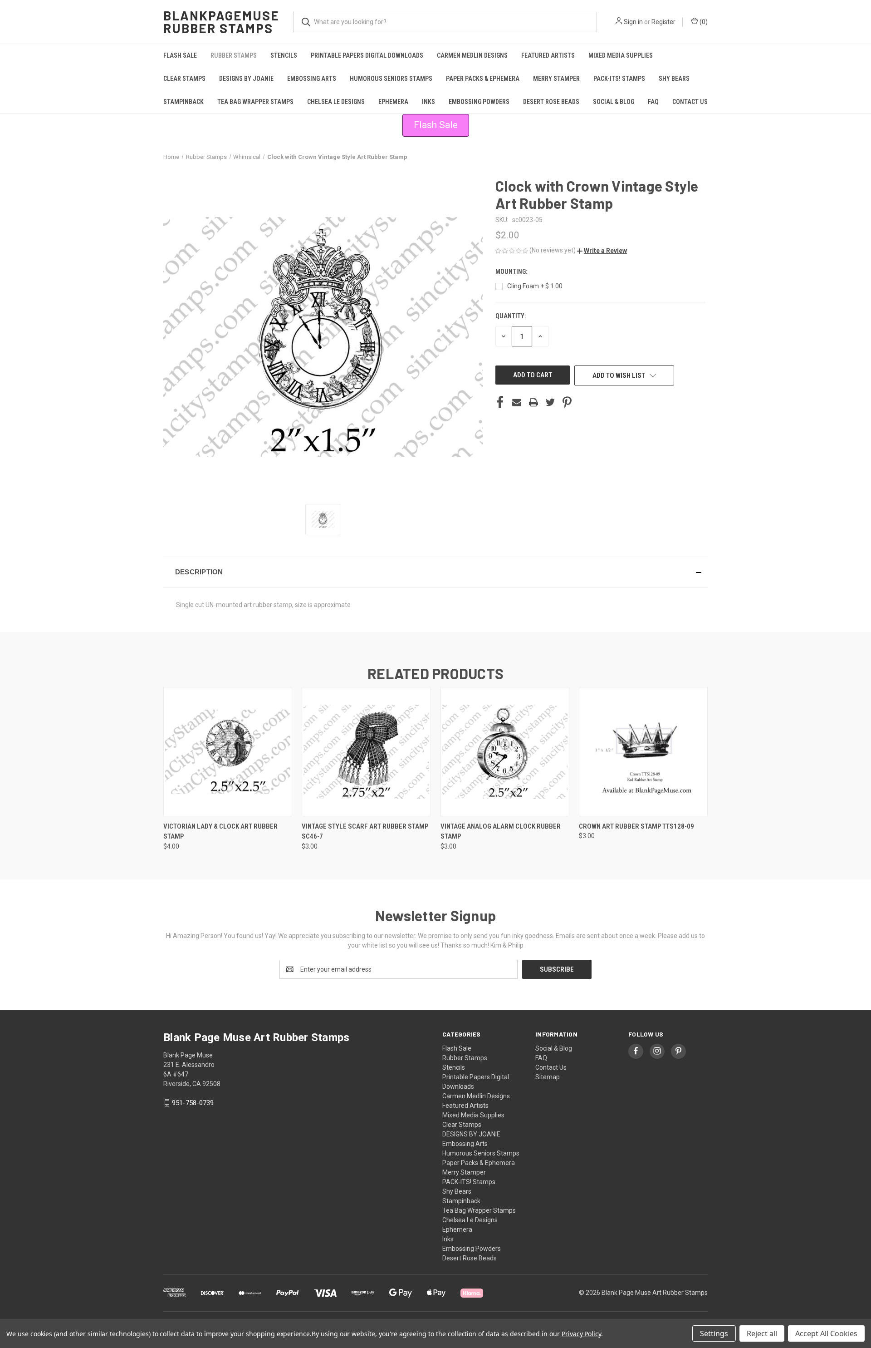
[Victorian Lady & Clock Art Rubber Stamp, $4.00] (227, 752)
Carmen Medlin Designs (472, 55)
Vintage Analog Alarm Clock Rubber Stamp (500, 831)
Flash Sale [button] (436, 124)
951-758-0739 (193, 1103)
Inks (428, 101)
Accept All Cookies (826, 1333)
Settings (714, 1333)
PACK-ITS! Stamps (619, 78)
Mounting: (511, 271)
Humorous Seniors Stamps (391, 78)
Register (663, 21)
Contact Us (690, 101)
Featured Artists (548, 55)
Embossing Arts (311, 78)
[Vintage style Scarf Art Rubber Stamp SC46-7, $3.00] (366, 752)
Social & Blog (613, 101)
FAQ (653, 101)
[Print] (533, 402)
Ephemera (393, 101)
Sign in (633, 21)
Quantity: (510, 316)
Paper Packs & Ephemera (482, 78)
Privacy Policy (581, 1333)
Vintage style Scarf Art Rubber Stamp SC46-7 (365, 831)
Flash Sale (180, 55)
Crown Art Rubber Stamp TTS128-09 (636, 826)
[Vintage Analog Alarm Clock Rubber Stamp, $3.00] (505, 752)
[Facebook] (499, 402)
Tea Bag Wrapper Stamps (255, 101)
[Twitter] (550, 402)
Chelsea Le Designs (336, 101)
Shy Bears (674, 78)
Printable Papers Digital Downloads (367, 55)
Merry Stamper (556, 78)
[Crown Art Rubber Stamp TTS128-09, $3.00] (643, 752)
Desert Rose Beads (551, 101)
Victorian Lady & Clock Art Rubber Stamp (220, 831)
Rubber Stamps (233, 55)
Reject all (762, 1333)
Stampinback (183, 101)
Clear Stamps (184, 78)
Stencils (283, 55)
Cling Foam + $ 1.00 (535, 286)
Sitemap (547, 1077)
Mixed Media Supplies (620, 55)
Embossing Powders (479, 101)
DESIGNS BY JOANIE (246, 78)
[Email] (516, 402)
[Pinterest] (567, 402)
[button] (602, 250)
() (703, 21)
